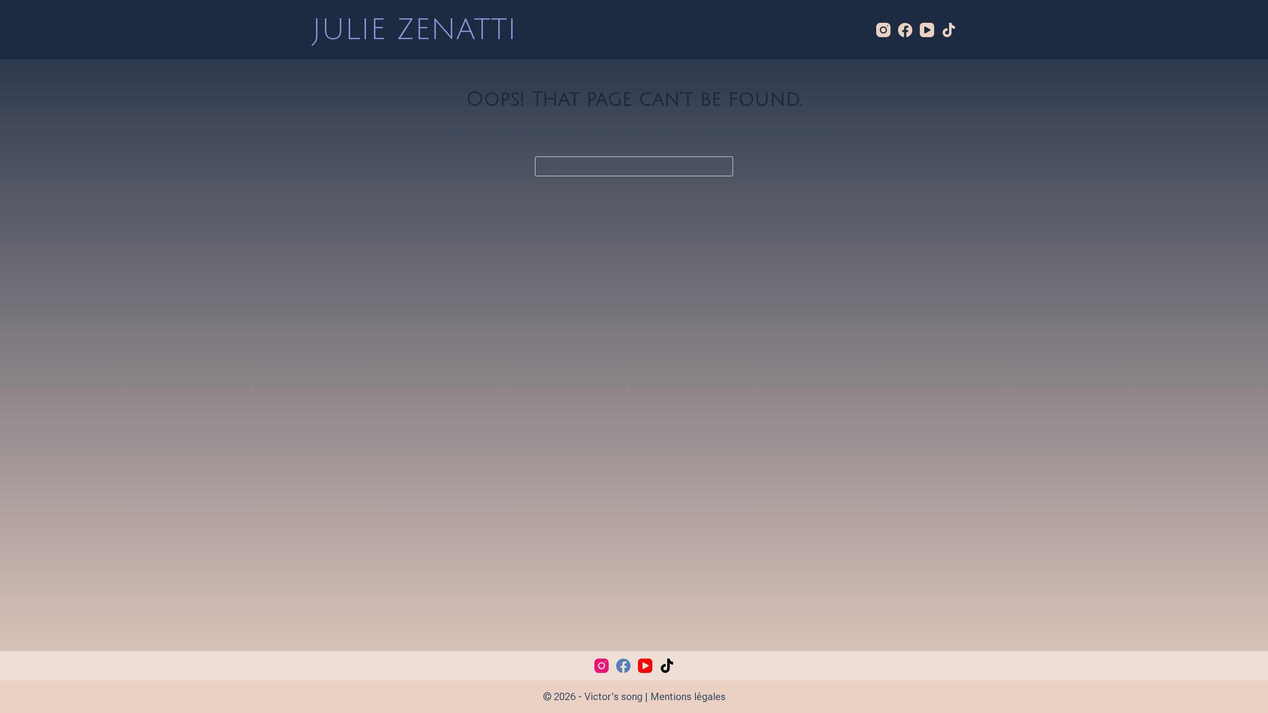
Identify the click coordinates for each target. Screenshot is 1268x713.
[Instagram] (883, 30)
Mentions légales (688, 697)
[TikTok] (949, 30)
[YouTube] (927, 30)
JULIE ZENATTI (414, 30)
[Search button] (723, 166)
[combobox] (624, 166)
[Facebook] (905, 30)
